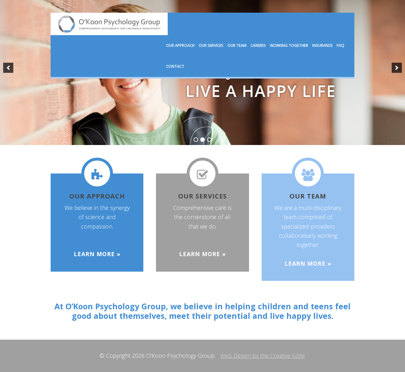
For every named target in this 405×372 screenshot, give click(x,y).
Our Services (202, 196)
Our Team (308, 196)
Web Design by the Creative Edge (262, 355)
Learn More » (97, 254)
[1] (196, 139)
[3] (209, 139)
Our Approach (97, 196)
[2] (202, 139)
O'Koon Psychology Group (109, 24)
